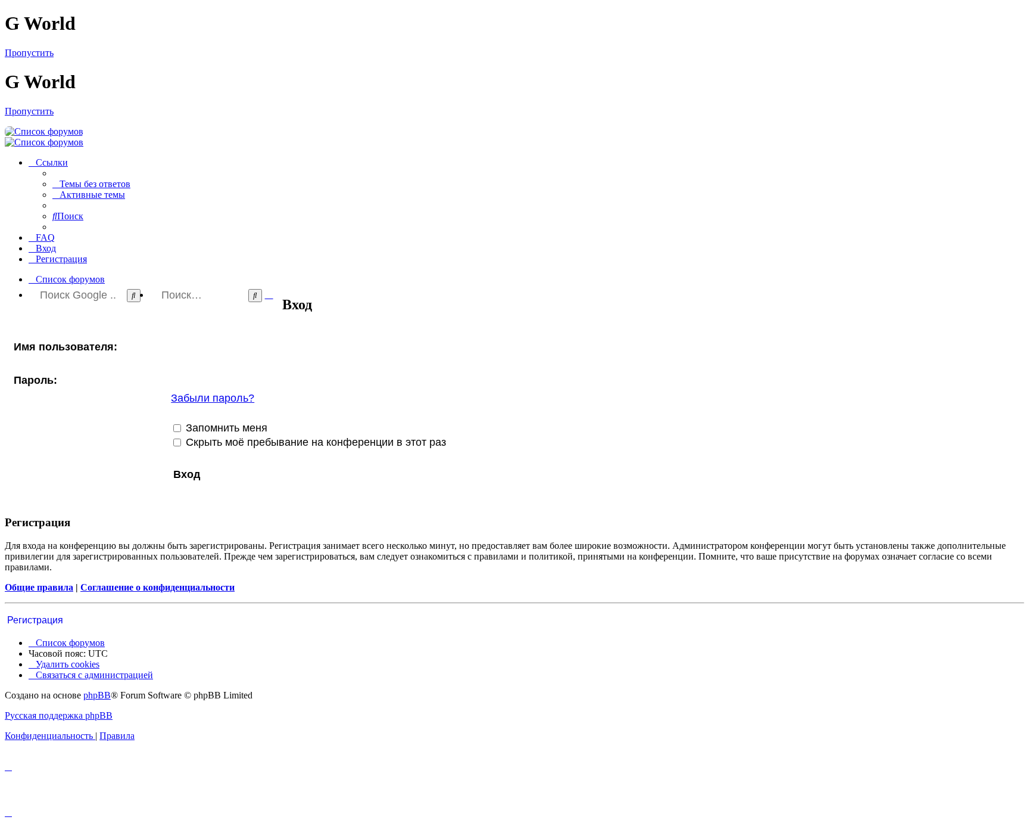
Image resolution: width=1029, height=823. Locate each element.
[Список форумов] (44, 131)
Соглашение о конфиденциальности (157, 587)
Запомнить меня (225, 428)
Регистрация (35, 620)
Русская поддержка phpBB (59, 715)
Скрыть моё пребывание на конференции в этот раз (314, 442)
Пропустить (29, 53)
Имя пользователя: (65, 347)
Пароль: (35, 380)
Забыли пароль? (212, 398)
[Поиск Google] (134, 295)
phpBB (97, 695)
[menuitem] (91, 184)
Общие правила (39, 587)
